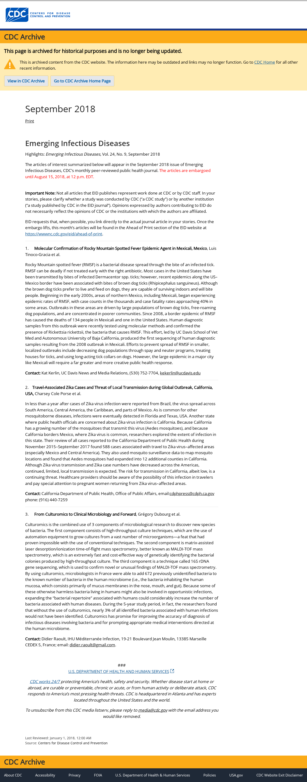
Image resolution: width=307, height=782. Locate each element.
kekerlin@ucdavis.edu (180, 373)
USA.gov (236, 775)
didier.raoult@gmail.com (92, 645)
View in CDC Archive (26, 81)
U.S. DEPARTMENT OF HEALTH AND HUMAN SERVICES (118, 671)
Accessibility (45, 775)
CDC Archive (24, 37)
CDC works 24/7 (45, 681)
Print (29, 121)
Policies (209, 775)
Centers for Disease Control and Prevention (73, 743)
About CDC (13, 775)
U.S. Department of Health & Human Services (152, 775)
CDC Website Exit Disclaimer (279, 775)
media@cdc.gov (152, 710)
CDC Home (264, 62)
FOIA (98, 775)
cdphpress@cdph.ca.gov (192, 493)
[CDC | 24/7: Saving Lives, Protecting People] (37, 14)
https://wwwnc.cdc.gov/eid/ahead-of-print (63, 234)
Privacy (75, 775)
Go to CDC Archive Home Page (82, 81)
